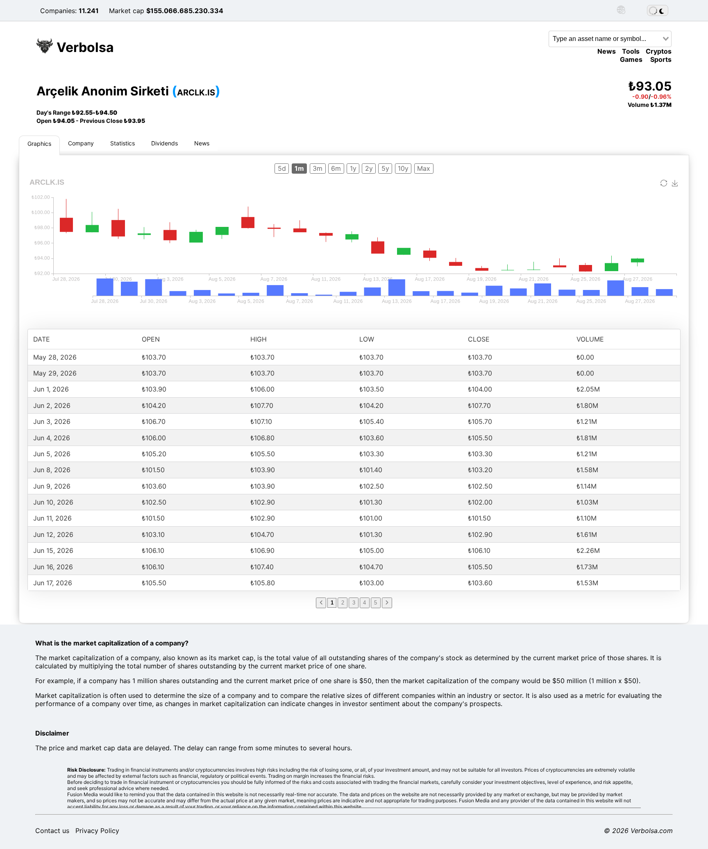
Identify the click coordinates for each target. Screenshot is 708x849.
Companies (57, 11)
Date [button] (41, 339)
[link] (321, 603)
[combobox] (610, 39)
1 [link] (332, 603)
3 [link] (353, 603)
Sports (661, 59)
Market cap (126, 11)
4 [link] (364, 603)
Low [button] (366, 339)
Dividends (164, 143)
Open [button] (151, 339)
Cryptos (659, 51)
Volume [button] (590, 339)
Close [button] (479, 339)
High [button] (258, 339)
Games (631, 59)
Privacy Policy (97, 830)
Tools (631, 51)
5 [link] (375, 603)
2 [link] (342, 603)
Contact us (52, 830)
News (606, 51)
